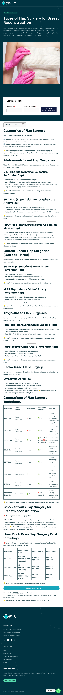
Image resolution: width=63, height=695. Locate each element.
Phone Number (30, 106)
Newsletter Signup (10, 680)
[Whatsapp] (58, 690)
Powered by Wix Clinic (53, 691)
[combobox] (25, 110)
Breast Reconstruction (10, 13)
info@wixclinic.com (13, 632)
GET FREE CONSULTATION (31, 588)
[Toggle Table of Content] (22, 124)
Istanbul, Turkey (15, 635)
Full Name (10, 106)
